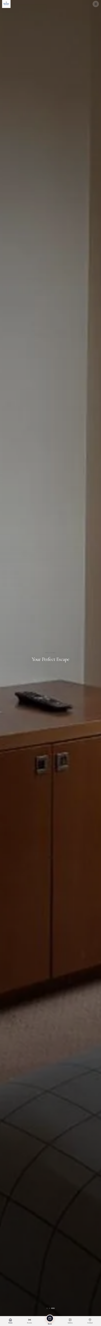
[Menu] (96, 4)
